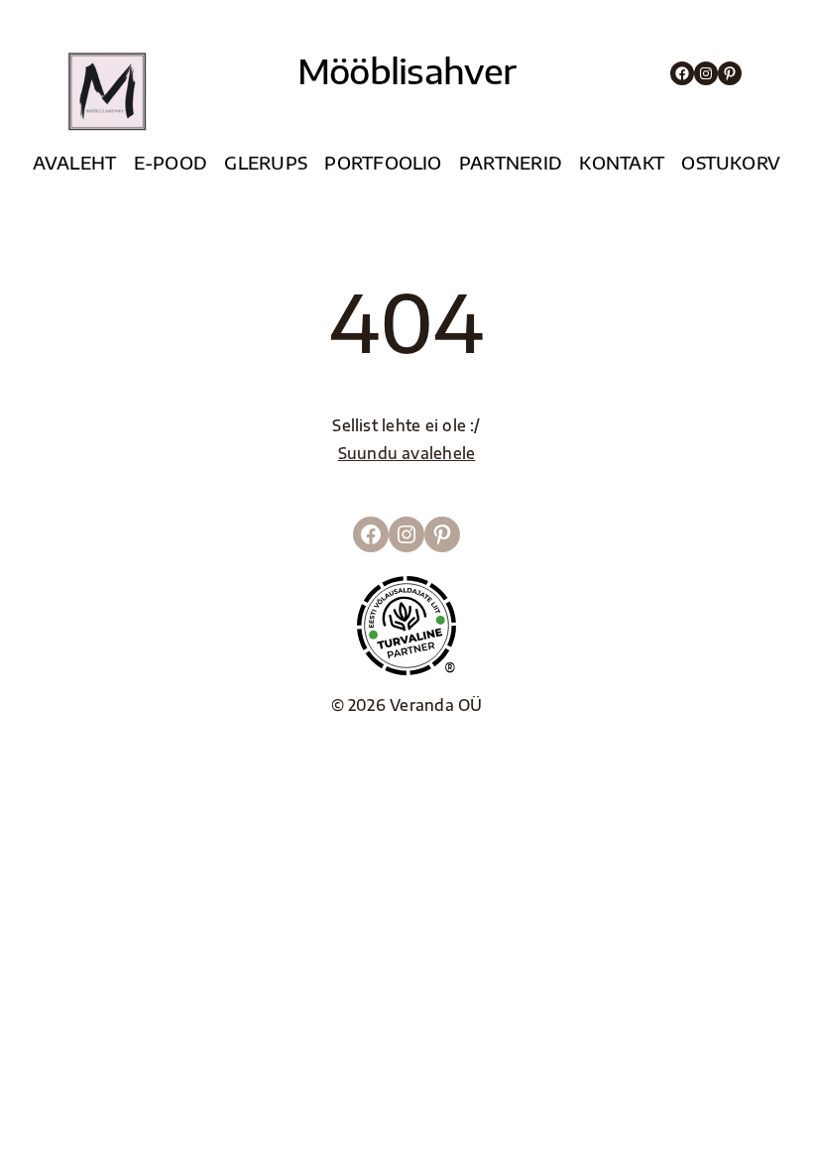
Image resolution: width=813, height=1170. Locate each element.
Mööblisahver (407, 70)
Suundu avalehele (407, 452)
